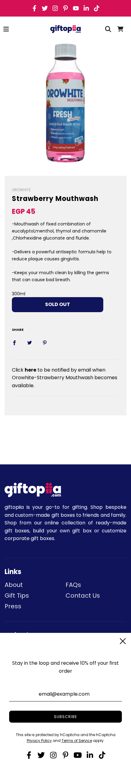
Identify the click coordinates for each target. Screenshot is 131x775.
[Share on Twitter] (30, 342)
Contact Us (83, 595)
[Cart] (120, 29)
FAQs (73, 584)
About (14, 584)
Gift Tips (17, 595)
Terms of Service (77, 740)
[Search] (108, 29)
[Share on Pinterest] (45, 342)
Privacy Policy (39, 740)
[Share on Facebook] (14, 342)
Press (13, 606)
